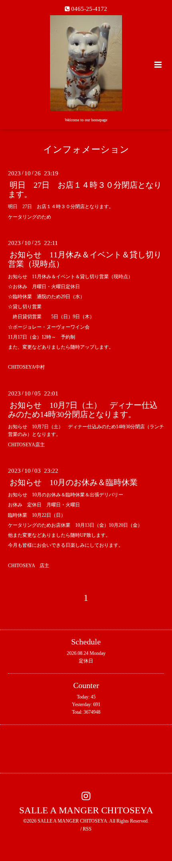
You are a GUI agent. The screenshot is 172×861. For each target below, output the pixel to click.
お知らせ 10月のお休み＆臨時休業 (74, 482)
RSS (87, 829)
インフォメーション (86, 150)
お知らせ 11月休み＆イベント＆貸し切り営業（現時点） (85, 259)
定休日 (86, 661)
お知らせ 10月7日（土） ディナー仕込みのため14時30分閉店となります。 (83, 410)
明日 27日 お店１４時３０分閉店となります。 (85, 190)
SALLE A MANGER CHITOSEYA (86, 810)
